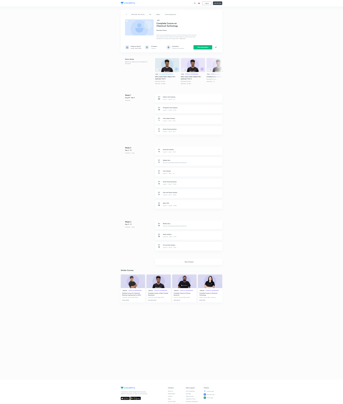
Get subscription (202, 47)
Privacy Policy (172, 401)
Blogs (169, 399)
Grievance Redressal (192, 401)
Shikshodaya (171, 394)
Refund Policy (190, 396)
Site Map (188, 394)
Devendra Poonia (160, 81)
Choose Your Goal (148, 3)
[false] (216, 47)
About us (170, 391)
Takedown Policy (190, 399)
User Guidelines (190, 391)
